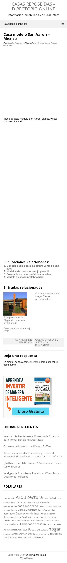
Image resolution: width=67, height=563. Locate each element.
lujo (40, 534)
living (35, 534)
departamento (9, 517)
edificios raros (28, 520)
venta (25, 537)
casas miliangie (10, 510)
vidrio (30, 537)
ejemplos (40, 520)
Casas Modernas (27, 510)
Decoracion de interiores (31, 513)
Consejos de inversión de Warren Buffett (27, 446)
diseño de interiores (35, 517)
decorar (51, 513)
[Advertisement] (33, 82)
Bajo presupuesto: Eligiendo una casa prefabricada (14, 320)
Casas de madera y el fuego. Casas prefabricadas (47, 296)
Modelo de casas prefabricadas (25, 277)
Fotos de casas (38, 529)
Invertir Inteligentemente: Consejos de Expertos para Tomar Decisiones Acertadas (31, 438)
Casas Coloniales (53, 506)
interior (17, 533)
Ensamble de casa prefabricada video (29, 274)
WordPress (26, 558)
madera (45, 534)
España (48, 520)
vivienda (38, 537)
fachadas (14, 524)
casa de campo (19, 502)
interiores (27, 533)
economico (52, 517)
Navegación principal (15, 24)
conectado (34, 362)
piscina (7, 537)
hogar (47, 43)
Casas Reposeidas (46, 510)
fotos (25, 529)
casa (52, 497)
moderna (56, 533)
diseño (21, 517)
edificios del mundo (12, 520)
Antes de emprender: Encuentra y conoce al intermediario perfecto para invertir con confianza (32, 454)
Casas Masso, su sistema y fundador (46, 342)
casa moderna (28, 506)
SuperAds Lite (16, 554)
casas (41, 506)
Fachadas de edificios (23, 341)
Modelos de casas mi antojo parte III (28, 271)
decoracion (9, 513)
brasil (45, 498)
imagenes (8, 534)
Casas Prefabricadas (15, 43)
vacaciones (17, 537)
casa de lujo (33, 502)
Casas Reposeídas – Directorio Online (33, 6)
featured (17, 529)
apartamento (9, 498)
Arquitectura (39, 43)
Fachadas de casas (32, 524)
